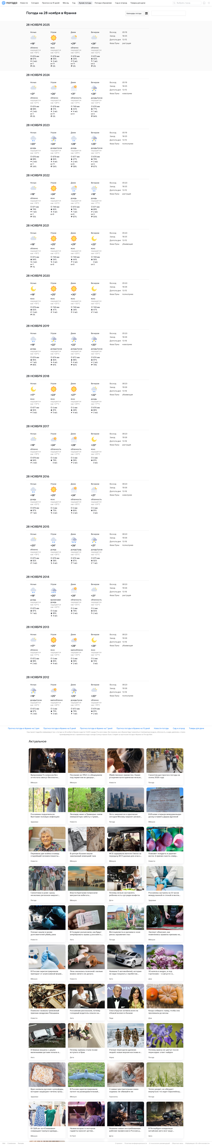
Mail (3, 1143)
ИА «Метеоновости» (202, 1143)
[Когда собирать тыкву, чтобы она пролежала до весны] (164, 1002)
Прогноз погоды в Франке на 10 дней (133, 728)
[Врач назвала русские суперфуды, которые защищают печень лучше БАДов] (47, 1080)
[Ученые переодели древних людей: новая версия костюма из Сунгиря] (125, 1041)
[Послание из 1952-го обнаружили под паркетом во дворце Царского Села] (86, 766)
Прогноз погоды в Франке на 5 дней (59, 728)
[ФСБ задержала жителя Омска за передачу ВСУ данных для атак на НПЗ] (125, 845)
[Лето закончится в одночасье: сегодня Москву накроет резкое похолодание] (125, 806)
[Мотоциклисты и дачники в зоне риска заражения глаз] (125, 923)
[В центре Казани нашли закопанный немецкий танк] (86, 845)
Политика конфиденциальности (136, 1143)
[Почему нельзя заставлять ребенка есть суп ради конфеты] (125, 884)
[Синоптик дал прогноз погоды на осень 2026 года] (164, 766)
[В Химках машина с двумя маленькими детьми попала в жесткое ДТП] (47, 1041)
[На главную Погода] (11, 3)
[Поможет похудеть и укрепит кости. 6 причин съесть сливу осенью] (164, 845)
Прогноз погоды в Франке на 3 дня (23, 728)
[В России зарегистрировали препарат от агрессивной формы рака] (47, 963)
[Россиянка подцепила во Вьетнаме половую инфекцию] (47, 806)
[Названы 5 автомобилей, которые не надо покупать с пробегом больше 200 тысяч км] (125, 963)
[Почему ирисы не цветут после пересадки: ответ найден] (164, 1041)
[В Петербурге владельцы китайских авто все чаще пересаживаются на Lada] (164, 1120)
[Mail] (3, 3)
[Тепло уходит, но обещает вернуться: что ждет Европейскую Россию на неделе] (164, 1080)
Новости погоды (161, 728)
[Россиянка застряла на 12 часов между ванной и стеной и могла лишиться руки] (164, 884)
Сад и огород (179, 728)
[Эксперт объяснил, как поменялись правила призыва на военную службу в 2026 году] (164, 923)
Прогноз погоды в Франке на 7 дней (96, 728)
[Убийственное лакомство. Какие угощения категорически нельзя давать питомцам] (125, 766)
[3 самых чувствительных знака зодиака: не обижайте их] (125, 1080)
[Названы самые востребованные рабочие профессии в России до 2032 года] (125, 1120)
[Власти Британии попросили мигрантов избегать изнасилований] (86, 884)
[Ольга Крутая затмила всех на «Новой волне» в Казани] (125, 1002)
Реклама (21, 1143)
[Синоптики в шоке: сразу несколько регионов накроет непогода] (47, 884)
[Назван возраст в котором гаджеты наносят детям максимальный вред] (86, 1120)
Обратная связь (177, 1143)
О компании (11, 1143)
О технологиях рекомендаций (159, 1143)
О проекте (118, 1143)
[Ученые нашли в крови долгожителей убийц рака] (47, 923)
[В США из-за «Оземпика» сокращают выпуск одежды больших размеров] (47, 1120)
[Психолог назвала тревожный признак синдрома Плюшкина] (47, 1002)
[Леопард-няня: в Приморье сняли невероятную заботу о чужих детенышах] (86, 806)
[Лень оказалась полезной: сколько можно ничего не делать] (86, 963)
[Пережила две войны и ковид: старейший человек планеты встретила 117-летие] (47, 845)
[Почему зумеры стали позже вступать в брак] (86, 1041)
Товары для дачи (196, 728)
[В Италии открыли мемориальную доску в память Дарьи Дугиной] (164, 806)
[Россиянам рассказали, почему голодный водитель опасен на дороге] (86, 1002)
